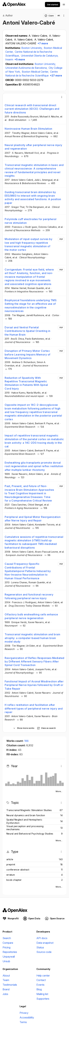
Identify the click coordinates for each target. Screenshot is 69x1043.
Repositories (10, 952)
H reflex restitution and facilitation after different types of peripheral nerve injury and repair (34, 708)
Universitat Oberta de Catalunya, (39, 55)
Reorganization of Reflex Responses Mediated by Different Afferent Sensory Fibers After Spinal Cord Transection (34, 661)
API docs (41, 938)
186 (26, 740)
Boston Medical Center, (35, 71)
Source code (44, 952)
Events (40, 984)
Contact (41, 980)
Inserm (9, 59)
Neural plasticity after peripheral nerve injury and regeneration (33, 146)
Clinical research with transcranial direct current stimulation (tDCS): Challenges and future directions (32, 109)
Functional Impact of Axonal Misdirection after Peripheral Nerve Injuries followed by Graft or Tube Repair (34, 685)
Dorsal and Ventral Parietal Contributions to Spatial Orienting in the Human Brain (27, 331)
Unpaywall (9, 956)
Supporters (42, 998)
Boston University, (32, 47)
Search (7, 938)
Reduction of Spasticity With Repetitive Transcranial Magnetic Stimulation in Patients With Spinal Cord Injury (26, 383)
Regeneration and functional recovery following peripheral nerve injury (29, 596)
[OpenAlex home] (14, 4)
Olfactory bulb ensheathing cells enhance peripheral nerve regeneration (31, 616)
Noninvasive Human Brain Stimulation (28, 128)
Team (6, 980)
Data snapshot (44, 942)
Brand (6, 989)
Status (40, 947)
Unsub (6, 961)
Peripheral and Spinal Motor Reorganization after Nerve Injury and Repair (32, 518)
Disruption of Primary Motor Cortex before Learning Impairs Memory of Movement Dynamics (27, 354)
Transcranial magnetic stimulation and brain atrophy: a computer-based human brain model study (32, 638)
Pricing (6, 947)
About (6, 975)
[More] (61, 97)
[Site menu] (63, 4)
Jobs (5, 994)
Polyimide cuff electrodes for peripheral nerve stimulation (30, 220)
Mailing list (42, 994)
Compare (8, 942)
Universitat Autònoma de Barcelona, (26, 67)
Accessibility (27, 1017)
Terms (23, 1022)
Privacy (24, 1012)
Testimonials (10, 984)
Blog (39, 989)
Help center (43, 975)
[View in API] (58, 15)
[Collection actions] (63, 15)
